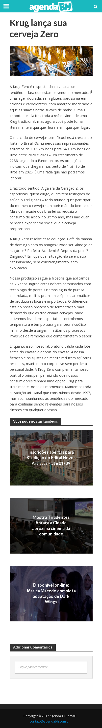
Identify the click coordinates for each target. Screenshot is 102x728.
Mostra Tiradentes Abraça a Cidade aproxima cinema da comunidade (51, 525)
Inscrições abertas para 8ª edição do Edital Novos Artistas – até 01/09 (51, 457)
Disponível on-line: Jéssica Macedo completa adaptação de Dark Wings (51, 593)
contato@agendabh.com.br (50, 721)
